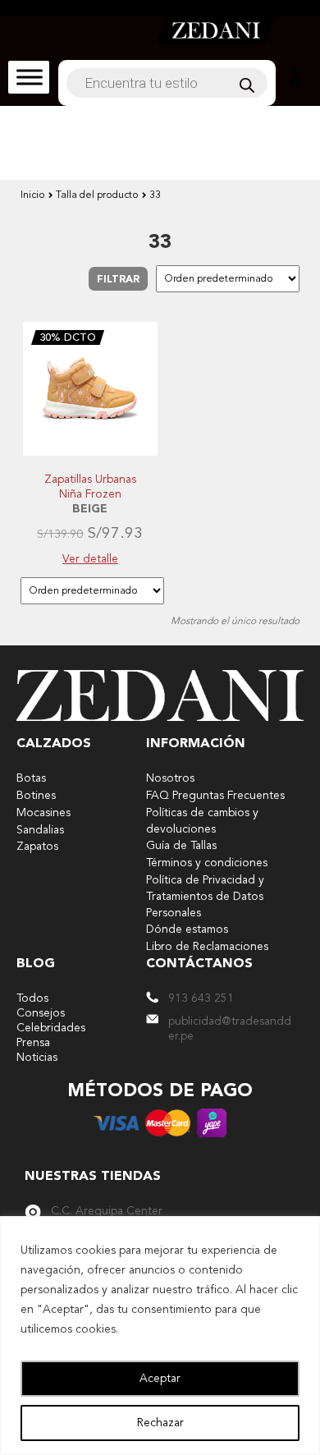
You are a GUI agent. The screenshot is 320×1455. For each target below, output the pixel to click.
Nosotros (170, 778)
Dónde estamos (187, 929)
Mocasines (43, 813)
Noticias (36, 1058)
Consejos (40, 1013)
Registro (294, 77)
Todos (32, 998)
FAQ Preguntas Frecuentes (215, 796)
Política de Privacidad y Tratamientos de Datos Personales (205, 896)
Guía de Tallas (181, 846)
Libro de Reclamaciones (207, 947)
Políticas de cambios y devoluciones (202, 821)
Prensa (33, 1043)
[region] (160, 1335)
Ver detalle (90, 559)
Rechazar (160, 1423)
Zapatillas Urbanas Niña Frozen (90, 487)
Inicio (33, 195)
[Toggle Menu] (29, 77)
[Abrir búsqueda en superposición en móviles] (167, 83)
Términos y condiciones (206, 863)
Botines (36, 796)
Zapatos (37, 847)
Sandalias (40, 830)
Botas (31, 778)
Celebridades (50, 1028)
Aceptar (160, 1379)
